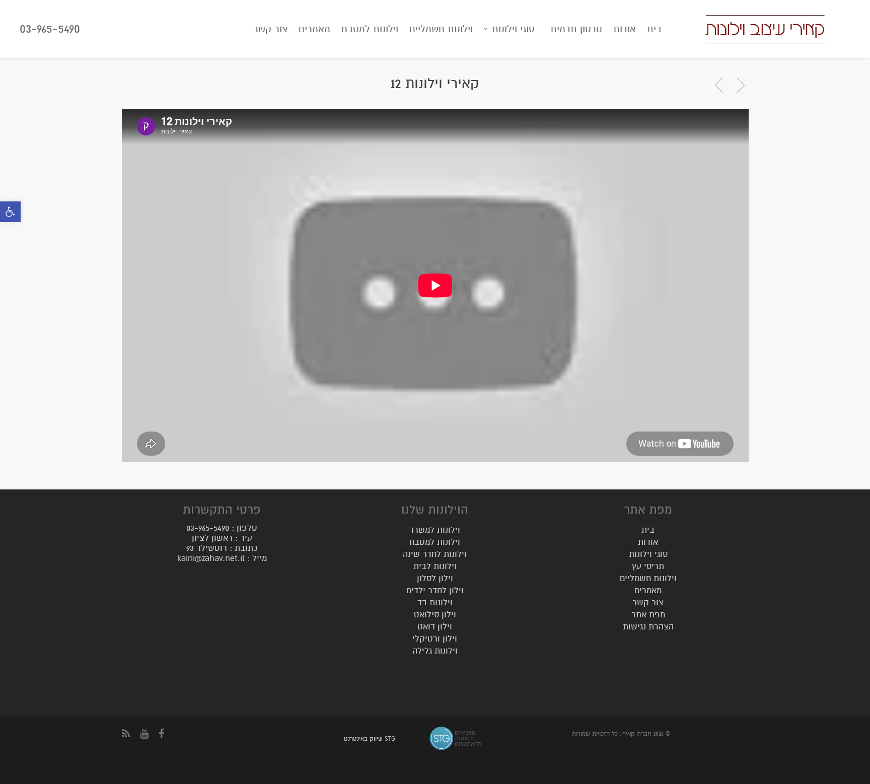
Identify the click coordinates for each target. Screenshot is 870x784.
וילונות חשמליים (441, 29)
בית (654, 29)
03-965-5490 (50, 29)
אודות (624, 29)
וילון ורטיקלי (434, 638)
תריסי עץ (648, 566)
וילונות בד (435, 602)
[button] (10, 211)
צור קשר (270, 29)
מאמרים (314, 29)
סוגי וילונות (513, 29)
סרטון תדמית (576, 29)
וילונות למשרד (434, 531)
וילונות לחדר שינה (435, 554)
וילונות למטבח (369, 29)
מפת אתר (648, 614)
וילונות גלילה (435, 651)
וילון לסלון (435, 578)
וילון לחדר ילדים (435, 590)
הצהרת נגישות (648, 626)
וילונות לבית (435, 566)
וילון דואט (434, 626)
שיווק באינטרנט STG (369, 738)
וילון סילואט (435, 614)
